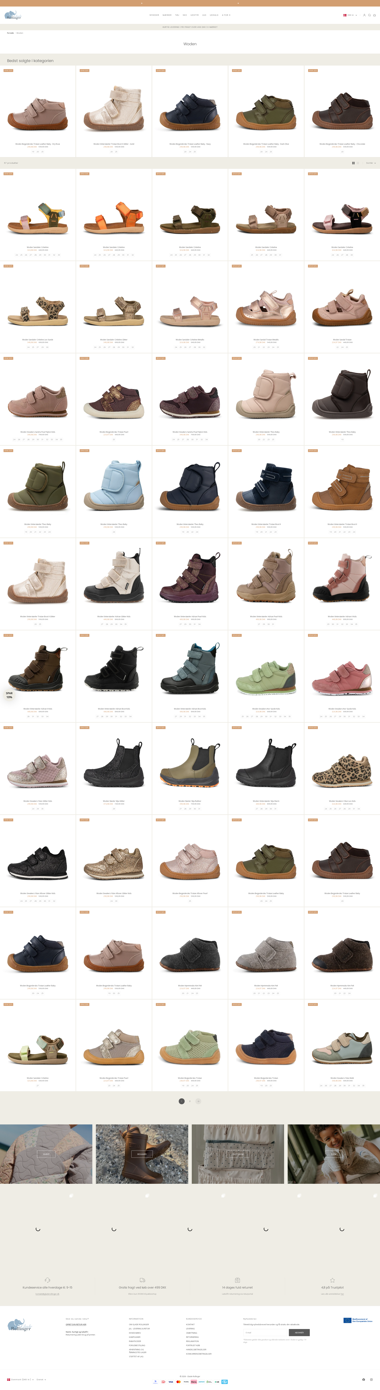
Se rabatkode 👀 (161, 711)
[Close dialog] (244, 659)
